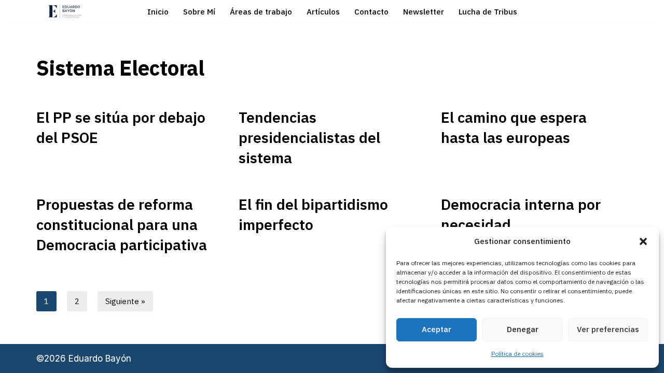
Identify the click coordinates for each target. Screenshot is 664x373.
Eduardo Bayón (99, 358)
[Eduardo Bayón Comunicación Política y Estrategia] (64, 11)
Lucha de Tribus (488, 12)
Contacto (371, 12)
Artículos (323, 12)
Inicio (158, 12)
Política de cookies (517, 353)
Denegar (522, 329)
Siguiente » (125, 301)
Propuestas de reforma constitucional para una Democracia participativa (121, 224)
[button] (643, 241)
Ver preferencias (608, 329)
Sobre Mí (199, 12)
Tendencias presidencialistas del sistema (309, 137)
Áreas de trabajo (261, 12)
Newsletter (423, 12)
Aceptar (436, 329)
